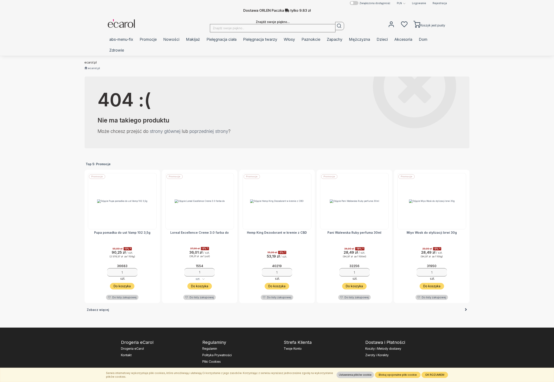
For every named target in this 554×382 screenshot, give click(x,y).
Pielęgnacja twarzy (260, 39)
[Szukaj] (339, 26)
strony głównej (165, 131)
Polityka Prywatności (217, 355)
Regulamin (209, 348)
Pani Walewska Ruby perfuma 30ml (354, 232)
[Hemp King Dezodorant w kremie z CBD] (277, 201)
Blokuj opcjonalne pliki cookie (398, 374)
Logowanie (419, 3)
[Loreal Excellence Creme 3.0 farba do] (199, 201)
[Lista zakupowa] (404, 23)
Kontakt (126, 355)
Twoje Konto (293, 348)
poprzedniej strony (208, 131)
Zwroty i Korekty (377, 355)
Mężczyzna (359, 39)
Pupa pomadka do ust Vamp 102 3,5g (122, 232)
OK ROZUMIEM (434, 374)
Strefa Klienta (298, 342)
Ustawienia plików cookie (355, 374)
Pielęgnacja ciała (221, 39)
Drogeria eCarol (137, 342)
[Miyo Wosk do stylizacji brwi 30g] (431, 201)
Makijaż (193, 39)
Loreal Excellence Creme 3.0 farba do (199, 232)
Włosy (289, 39)
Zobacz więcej (98, 310)
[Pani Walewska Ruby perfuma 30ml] (354, 201)
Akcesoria (403, 39)
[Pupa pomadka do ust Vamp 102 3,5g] (122, 201)
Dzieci (382, 39)
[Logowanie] (391, 23)
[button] (401, 3)
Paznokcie (310, 39)
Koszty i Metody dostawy (383, 348)
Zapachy (334, 39)
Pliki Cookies (211, 361)
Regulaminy (214, 342)
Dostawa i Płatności (385, 342)
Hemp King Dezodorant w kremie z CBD (277, 232)
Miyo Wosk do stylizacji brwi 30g (432, 232)
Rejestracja (440, 3)
